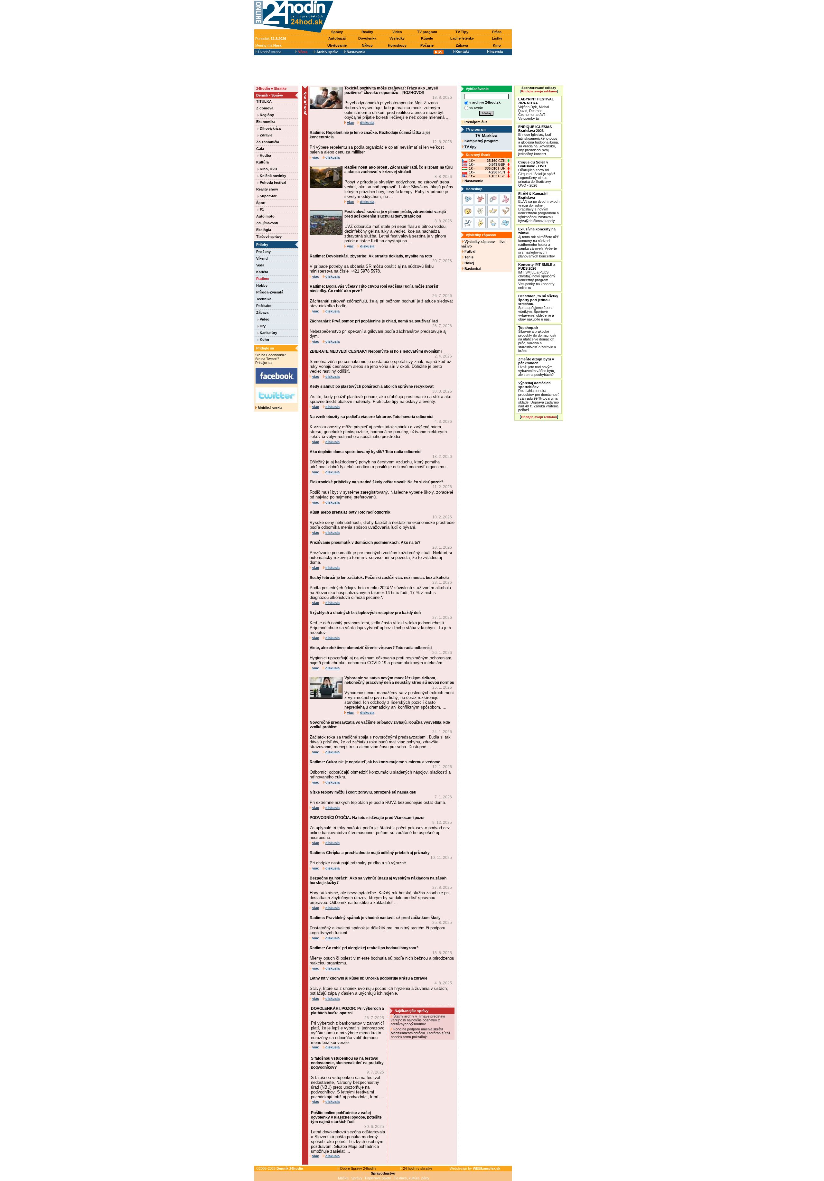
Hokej (469, 263)
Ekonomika (265, 122)
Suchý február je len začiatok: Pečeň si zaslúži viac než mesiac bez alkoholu (379, 577)
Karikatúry (268, 333)
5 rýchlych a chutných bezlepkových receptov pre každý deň (365, 612)
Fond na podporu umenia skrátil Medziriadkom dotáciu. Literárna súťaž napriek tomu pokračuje (421, 1033)
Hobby (261, 285)
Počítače (263, 306)
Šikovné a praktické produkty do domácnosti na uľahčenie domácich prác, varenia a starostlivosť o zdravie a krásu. (537, 339)
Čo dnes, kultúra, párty (411, 1178)
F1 (261, 209)
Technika (263, 299)
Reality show (267, 189)
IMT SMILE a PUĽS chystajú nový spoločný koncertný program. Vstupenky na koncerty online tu (536, 276)
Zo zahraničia (267, 142)
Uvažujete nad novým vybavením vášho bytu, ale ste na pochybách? (536, 367)
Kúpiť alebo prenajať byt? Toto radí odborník (350, 512)
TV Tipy (461, 32)
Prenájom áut (475, 122)
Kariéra (262, 272)
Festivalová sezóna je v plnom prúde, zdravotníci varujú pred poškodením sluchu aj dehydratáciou (395, 214)
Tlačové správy (269, 236)
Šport (261, 203)
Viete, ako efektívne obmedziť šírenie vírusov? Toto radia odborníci (371, 648)
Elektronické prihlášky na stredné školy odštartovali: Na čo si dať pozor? (376, 482)
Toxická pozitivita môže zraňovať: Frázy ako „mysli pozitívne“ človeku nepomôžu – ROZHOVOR (391, 90)
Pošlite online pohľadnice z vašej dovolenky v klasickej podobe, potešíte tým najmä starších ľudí (346, 1117)
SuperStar (267, 196)
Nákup (367, 45)
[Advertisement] (424, 15)
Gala (260, 149)
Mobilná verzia (269, 408)
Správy (337, 32)
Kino (497, 45)
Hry (262, 326)
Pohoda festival (272, 182)
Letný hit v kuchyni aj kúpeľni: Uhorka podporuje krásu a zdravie (368, 978)
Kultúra (262, 162)
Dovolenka (367, 38)
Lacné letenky (462, 38)
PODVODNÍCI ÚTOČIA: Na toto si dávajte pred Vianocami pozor (367, 817)
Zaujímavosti (267, 223)
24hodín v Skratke (271, 88)
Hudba (265, 155)
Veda (260, 265)
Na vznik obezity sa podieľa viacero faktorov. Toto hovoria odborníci (371, 416)
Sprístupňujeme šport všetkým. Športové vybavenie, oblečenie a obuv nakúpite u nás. (538, 307)
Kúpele (427, 38)
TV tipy (470, 147)
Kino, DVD (268, 169)
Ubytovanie (337, 45)
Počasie (427, 45)
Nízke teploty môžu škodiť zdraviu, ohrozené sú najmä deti (363, 792)
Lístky (497, 38)
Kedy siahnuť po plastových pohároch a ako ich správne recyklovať (372, 386)
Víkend (262, 258)
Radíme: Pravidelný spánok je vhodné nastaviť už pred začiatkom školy (375, 918)
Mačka (343, 1178)
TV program (427, 32)
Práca (496, 32)
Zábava (462, 45)
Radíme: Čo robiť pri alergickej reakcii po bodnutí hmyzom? (364, 948)
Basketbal (472, 269)
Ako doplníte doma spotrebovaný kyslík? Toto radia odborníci (365, 452)
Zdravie (265, 135)
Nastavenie (473, 181)
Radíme (262, 279)
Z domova (264, 108)
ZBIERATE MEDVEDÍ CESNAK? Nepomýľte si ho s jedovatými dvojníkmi (376, 351)
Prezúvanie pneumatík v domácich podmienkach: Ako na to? (365, 542)
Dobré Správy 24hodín (357, 1168)
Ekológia (263, 230)
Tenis (468, 257)
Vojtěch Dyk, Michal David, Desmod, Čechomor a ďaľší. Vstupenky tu (536, 108)
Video (397, 32)
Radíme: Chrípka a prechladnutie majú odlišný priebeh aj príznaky (370, 853)
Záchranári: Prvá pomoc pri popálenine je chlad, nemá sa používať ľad (374, 321)
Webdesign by (475, 1168)
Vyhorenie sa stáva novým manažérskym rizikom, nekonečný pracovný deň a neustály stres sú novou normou (399, 680)
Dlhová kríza (270, 128)
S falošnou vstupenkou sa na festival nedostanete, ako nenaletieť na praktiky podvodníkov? (347, 1063)
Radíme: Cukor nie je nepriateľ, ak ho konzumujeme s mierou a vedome (375, 762)
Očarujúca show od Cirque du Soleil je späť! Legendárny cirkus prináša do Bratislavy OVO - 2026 (536, 173)
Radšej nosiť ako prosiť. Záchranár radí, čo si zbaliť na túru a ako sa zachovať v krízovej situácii (398, 169)
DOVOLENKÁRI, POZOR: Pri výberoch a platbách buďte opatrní (347, 1010)
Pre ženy (263, 252)
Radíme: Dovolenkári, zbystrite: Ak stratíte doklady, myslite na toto (371, 256)
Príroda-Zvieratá (269, 292)
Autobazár (337, 38)
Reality (367, 32)
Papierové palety (378, 1178)
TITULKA (264, 101)
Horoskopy (397, 45)
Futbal (469, 251)
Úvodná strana (269, 52)
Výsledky (397, 38)
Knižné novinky (272, 176)
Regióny (266, 115)
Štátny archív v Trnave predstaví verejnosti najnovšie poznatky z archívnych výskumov (418, 1020)
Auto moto (265, 216)
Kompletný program (481, 141)
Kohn (264, 339)
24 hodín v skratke (417, 1168)
